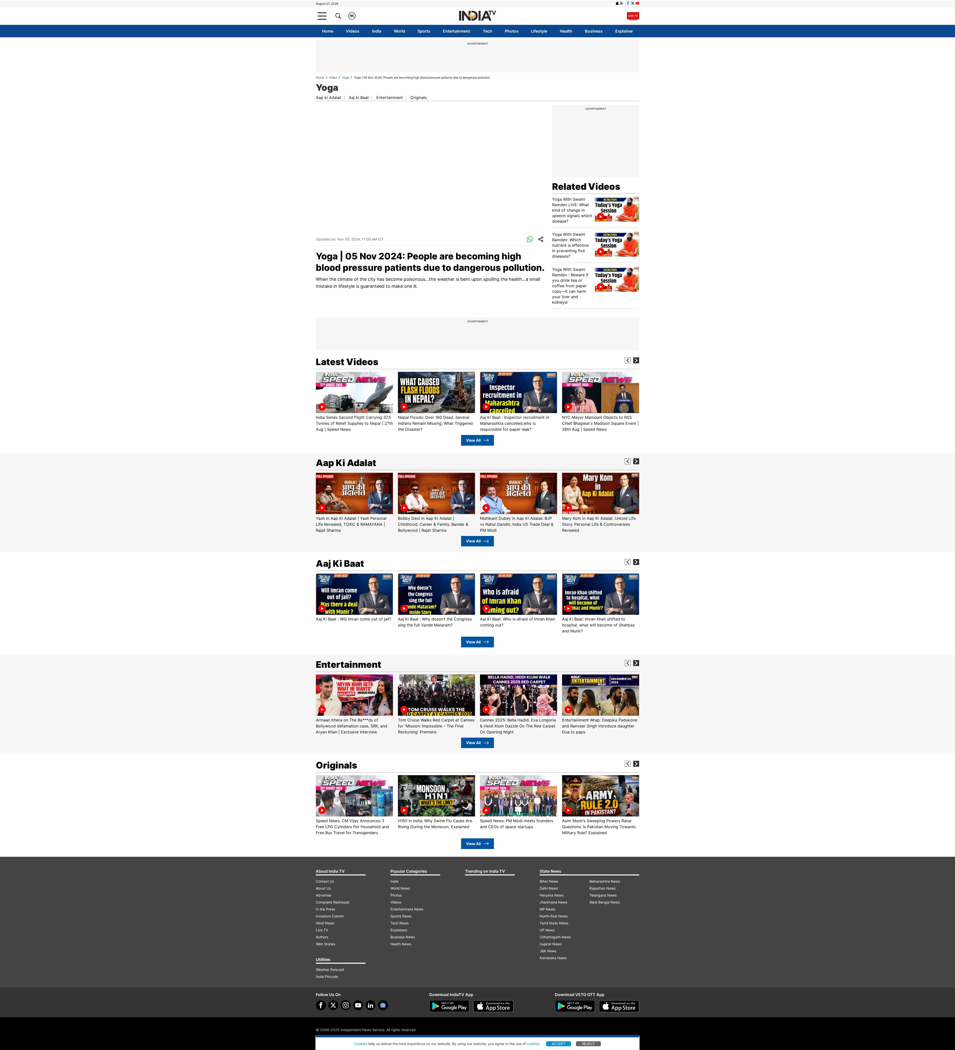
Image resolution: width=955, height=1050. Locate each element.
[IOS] (617, 3)
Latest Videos (347, 361)
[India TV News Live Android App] (449, 1006)
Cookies (360, 1044)
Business (594, 31)
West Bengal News (604, 902)
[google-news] (383, 1005)
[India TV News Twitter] (632, 3)
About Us (323, 888)
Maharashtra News (604, 881)
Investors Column (330, 916)
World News (400, 888)
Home (327, 31)
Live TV (322, 930)
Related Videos (586, 186)
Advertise (323, 895)
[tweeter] (333, 1005)
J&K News (548, 951)
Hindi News (325, 923)
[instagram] (346, 1005)
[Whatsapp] (530, 239)
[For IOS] (619, 1006)
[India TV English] (477, 16)
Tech (487, 31)
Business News (402, 937)
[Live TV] (633, 16)
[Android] (622, 3)
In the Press (325, 909)
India (376, 31)
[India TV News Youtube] (637, 3)
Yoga (345, 77)
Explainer (624, 31)
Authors (322, 937)
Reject (588, 1044)
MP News (547, 909)
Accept (559, 1044)
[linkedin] (371, 1005)
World (399, 31)
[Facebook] (321, 1005)
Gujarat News (551, 944)
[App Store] (493, 1006)
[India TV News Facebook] (628, 3)
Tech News (399, 923)
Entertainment (456, 31)
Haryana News (552, 895)
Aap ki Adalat (328, 97)
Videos (352, 31)
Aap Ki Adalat (346, 462)
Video (333, 77)
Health (566, 31)
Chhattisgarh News (555, 937)
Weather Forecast (330, 969)
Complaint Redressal (332, 902)
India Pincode (327, 976)
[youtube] (358, 1005)
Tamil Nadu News (554, 923)
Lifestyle (539, 31)
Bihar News (549, 881)
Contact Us (325, 881)
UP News (547, 930)
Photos (512, 31)
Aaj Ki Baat (340, 563)
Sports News (400, 916)
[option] (354, 402)
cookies (533, 1044)
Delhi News (549, 888)
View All (473, 440)
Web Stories (325, 944)
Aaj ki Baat (359, 97)
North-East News (554, 916)
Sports (424, 31)
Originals (418, 97)
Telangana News (603, 895)
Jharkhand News (553, 902)
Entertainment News (406, 909)
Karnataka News (553, 958)
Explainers (398, 930)
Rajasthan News (602, 888)
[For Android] (575, 1006)
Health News (400, 944)
